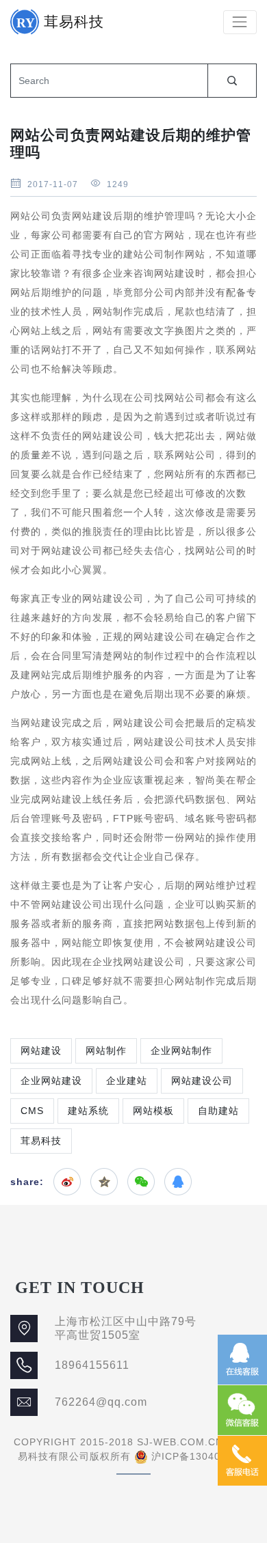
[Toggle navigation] (240, 22)
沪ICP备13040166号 (200, 1456)
